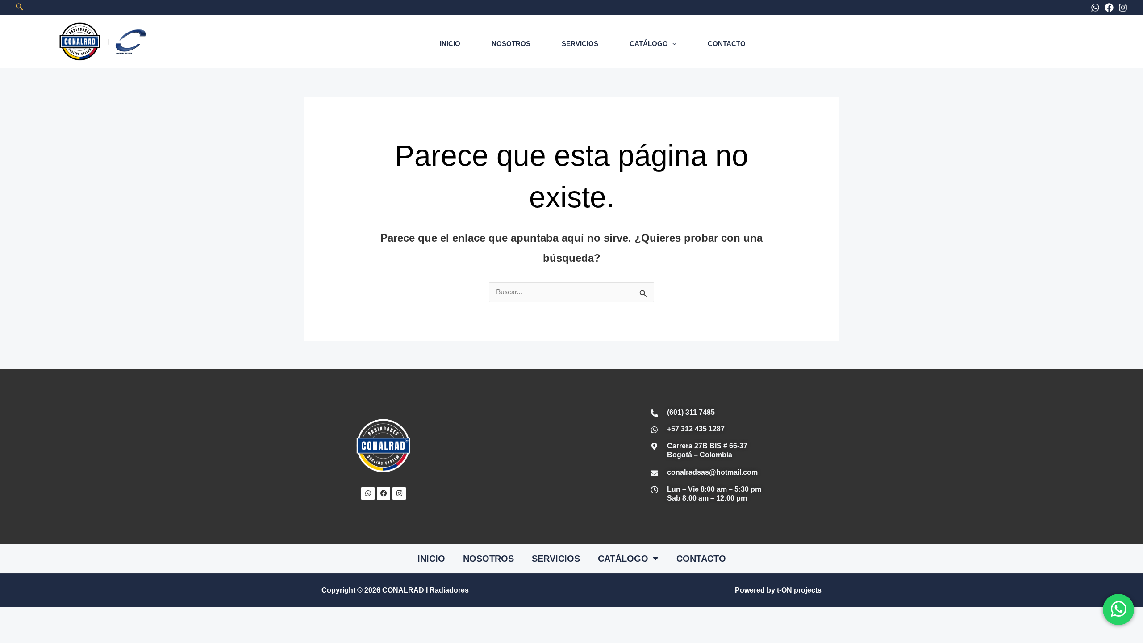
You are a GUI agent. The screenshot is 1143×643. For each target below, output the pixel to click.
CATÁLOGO (649, 43)
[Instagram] (1122, 7)
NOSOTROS (511, 43)
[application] (672, 43)
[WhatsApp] (1095, 7)
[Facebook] (1109, 7)
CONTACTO (727, 43)
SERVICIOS (580, 43)
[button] (20, 7)
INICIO (450, 43)
